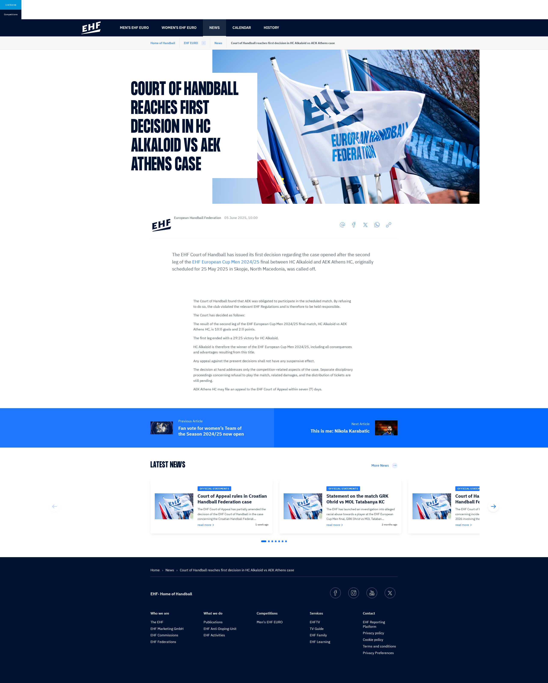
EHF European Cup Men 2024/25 (225, 262)
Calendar (241, 27)
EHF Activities (214, 635)
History (271, 27)
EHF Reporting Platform (374, 624)
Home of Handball (162, 43)
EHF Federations (163, 642)
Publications (213, 622)
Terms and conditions (379, 646)
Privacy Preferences (378, 653)
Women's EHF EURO (179, 27)
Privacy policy (373, 633)
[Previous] (54, 506)
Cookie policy (373, 639)
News (214, 27)
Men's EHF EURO (134, 27)
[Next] (493, 506)
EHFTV (315, 622)
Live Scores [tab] (10, 4)
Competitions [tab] (11, 14)
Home (155, 570)
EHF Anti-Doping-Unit (220, 628)
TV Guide (317, 628)
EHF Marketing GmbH (166, 628)
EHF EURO (191, 43)
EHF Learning (320, 642)
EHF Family (318, 635)
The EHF (156, 622)
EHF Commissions (164, 635)
